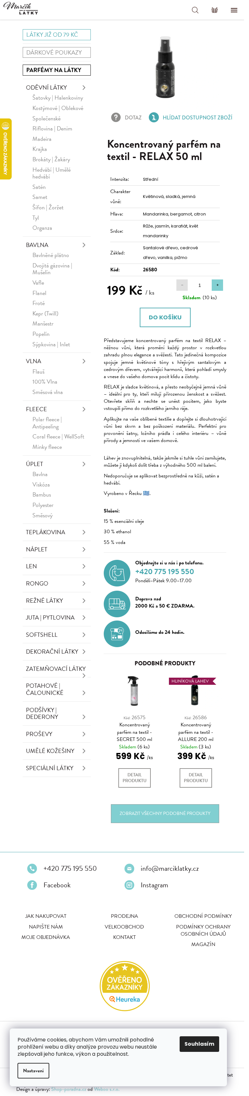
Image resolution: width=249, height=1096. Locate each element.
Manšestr (42, 323)
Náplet (36, 549)
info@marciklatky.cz (167, 897)
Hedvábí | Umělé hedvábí (51, 173)
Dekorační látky (52, 651)
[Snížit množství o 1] (177, 291)
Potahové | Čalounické (45, 689)
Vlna (33, 361)
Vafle (38, 282)
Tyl (35, 217)
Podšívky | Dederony (42, 713)
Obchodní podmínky (199, 944)
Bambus (41, 494)
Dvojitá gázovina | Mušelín (52, 269)
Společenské (46, 118)
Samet (39, 196)
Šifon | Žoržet (48, 207)
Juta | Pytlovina (50, 617)
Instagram (152, 913)
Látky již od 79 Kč (52, 34)
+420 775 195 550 (68, 897)
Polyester (42, 504)
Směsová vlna (47, 392)
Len (31, 566)
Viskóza (41, 484)
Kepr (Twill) (45, 313)
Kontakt (122, 965)
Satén (39, 186)
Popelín (41, 333)
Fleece (36, 409)
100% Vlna (44, 381)
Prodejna (122, 944)
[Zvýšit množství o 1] (212, 291)
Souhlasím (199, 1044)
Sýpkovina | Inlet (51, 344)
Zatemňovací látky (56, 668)
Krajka (39, 148)
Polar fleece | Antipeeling (47, 423)
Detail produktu (133, 796)
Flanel (39, 293)
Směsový (42, 515)
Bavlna (37, 244)
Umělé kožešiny (50, 750)
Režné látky (44, 600)
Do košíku (162, 323)
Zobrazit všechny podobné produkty (163, 837)
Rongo (37, 583)
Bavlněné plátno (50, 255)
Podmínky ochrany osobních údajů (199, 958)
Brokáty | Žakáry (51, 159)
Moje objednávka (45, 965)
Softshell (41, 634)
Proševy (39, 734)
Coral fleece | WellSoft (58, 436)
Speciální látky (49, 768)
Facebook (54, 913)
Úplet (34, 464)
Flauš (38, 371)
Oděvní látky (46, 87)
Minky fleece (47, 446)
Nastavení (33, 1071)
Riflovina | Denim (52, 128)
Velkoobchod (122, 955)
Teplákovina (45, 532)
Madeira (42, 138)
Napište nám (45, 955)
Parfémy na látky (53, 70)
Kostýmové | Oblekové (57, 108)
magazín (199, 972)
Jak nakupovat (44, 944)
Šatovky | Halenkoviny (57, 97)
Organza (42, 227)
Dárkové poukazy (54, 52)
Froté (38, 303)
